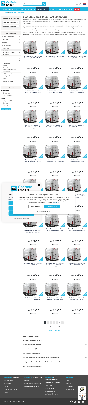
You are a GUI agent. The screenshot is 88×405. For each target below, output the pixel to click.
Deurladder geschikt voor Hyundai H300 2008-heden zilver (55, 160)
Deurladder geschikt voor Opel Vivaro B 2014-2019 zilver (77, 298)
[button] (44, 211)
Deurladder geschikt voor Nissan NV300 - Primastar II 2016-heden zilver (55, 264)
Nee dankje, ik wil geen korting (21, 218)
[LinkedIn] (79, 401)
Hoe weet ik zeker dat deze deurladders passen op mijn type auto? (41, 357)
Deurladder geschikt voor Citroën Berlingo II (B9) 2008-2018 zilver (33, 57)
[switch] (82, 398)
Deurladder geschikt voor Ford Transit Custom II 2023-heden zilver (33, 126)
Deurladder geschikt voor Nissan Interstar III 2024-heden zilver (55, 229)
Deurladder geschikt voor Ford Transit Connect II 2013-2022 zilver (33, 161)
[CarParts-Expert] (8, 4)
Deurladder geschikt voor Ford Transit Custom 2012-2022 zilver (55, 126)
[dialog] (44, 202)
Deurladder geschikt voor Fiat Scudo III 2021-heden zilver (77, 91)
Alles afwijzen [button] (35, 206)
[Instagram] (75, 401)
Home (6, 12)
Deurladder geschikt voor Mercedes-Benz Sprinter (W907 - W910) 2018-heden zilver (33, 230)
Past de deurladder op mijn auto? (32, 344)
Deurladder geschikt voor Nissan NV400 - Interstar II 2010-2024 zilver (77, 230)
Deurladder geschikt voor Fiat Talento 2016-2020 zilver (55, 91)
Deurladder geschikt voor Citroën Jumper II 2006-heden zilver (55, 57)
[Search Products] (44, 4)
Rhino (6, 105)
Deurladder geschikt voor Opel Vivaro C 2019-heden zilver (33, 298)
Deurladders (21, 12)
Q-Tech (6, 103)
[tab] (11, 90)
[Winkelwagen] (77, 3)
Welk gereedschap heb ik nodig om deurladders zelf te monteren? (41, 362)
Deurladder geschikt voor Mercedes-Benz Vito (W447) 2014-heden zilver (77, 195)
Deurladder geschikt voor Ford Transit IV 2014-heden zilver (77, 126)
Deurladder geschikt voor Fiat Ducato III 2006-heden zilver (33, 91)
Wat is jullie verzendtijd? (30, 349)
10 (62, 323)
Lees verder (56, 202)
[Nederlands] (85, 4)
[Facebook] (71, 401)
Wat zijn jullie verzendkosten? (31, 353)
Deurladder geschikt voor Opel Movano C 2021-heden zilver (55, 298)
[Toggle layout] (85, 38)
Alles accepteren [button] (51, 206)
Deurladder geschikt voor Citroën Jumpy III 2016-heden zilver (77, 57)
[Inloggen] (80, 3)
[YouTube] (83, 401)
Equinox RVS (8, 101)
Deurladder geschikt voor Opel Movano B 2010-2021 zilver (77, 264)
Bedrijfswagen (12, 12)
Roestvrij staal (8, 95)
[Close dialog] (39, 185)
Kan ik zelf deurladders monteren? (32, 366)
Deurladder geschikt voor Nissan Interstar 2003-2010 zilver (33, 264)
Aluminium (7, 93)
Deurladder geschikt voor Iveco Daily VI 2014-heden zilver (77, 160)
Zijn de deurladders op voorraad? (32, 340)
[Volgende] (65, 322)
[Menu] (85, 387)
